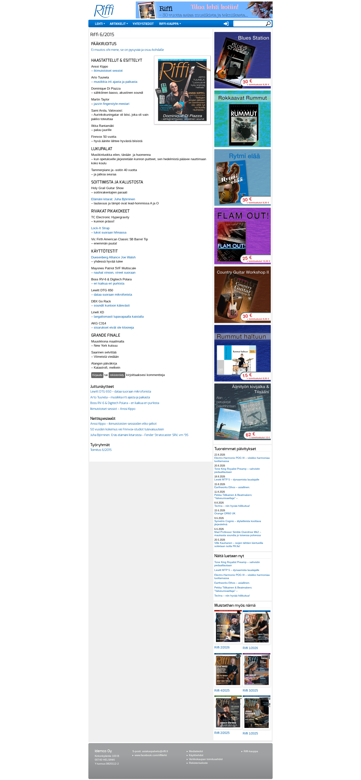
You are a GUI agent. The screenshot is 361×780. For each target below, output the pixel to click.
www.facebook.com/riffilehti (151, 755)
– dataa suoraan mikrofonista (111, 294)
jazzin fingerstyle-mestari (111, 104)
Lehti (99, 23)
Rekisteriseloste (198, 762)
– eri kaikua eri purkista (107, 283)
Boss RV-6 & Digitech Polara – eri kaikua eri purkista (124, 403)
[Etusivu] (104, 11)
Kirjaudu (97, 375)
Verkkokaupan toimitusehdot (206, 759)
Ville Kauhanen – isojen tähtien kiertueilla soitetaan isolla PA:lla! (238, 544)
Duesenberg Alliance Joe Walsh (113, 257)
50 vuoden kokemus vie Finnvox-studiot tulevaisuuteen (127, 429)
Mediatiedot (196, 751)
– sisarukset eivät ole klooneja (112, 327)
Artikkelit (118, 23)
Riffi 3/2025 (250, 690)
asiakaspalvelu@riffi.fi (155, 751)
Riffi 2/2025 (222, 732)
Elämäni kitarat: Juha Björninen (113, 199)
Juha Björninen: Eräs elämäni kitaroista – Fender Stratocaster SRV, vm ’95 (139, 435)
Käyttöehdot (196, 755)
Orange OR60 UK (224, 513)
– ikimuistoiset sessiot (107, 70)
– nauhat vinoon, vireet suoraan (113, 272)
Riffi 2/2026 (222, 647)
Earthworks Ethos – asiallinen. (232, 487)
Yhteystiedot (143, 23)
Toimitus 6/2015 (101, 449)
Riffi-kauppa (169, 23)
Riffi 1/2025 (250, 733)
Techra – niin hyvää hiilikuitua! (232, 505)
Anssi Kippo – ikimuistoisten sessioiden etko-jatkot (123, 423)
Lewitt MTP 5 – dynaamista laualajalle (236, 479)
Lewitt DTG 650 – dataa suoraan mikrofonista (120, 391)
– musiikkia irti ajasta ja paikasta (114, 82)
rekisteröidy (117, 375)
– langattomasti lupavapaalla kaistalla (117, 316)
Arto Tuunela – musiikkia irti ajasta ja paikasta (120, 397)
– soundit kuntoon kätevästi (110, 305)
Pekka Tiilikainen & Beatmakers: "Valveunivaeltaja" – (233, 496)
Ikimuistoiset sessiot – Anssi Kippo (112, 408)
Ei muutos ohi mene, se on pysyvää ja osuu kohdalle (127, 49)
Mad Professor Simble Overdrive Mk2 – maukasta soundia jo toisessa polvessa (237, 533)
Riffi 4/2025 (222, 690)
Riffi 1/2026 (250, 648)
